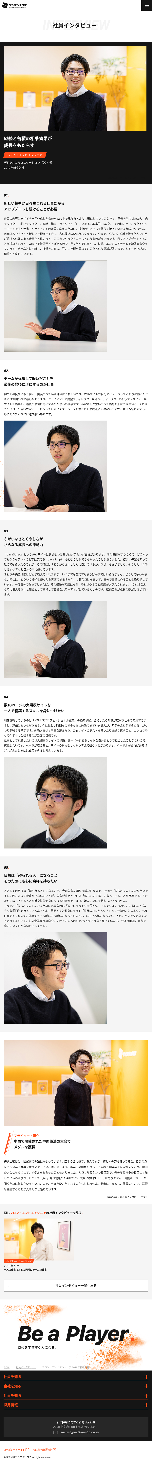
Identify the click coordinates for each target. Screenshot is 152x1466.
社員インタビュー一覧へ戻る (76, 1286)
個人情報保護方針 (42, 1449)
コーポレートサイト (14, 1449)
